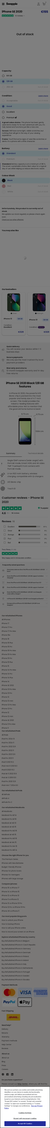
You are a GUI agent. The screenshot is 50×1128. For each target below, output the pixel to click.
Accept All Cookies (25, 1123)
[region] (25, 1107)
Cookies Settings (24, 1113)
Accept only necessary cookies (25, 1118)
